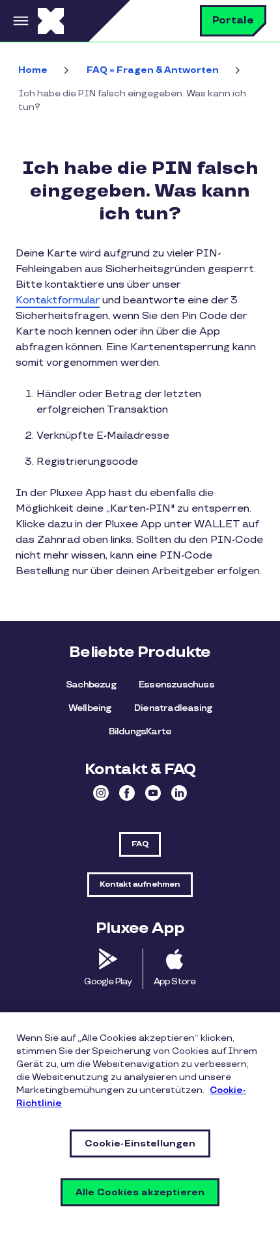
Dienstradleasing (173, 707)
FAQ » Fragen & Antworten (153, 70)
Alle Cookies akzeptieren (140, 1192)
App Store (175, 981)
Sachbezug (91, 684)
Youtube (153, 793)
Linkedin (179, 793)
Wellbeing (89, 707)
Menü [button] (19, 21)
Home (33, 70)
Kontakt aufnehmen (140, 884)
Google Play (108, 981)
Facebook (127, 793)
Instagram (101, 793)
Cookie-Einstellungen (140, 1143)
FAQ (140, 844)
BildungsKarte (140, 731)
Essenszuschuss (176, 684)
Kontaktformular (58, 300)
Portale (233, 20)
